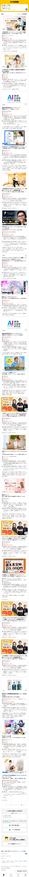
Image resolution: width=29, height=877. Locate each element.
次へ (22, 805)
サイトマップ (12, 866)
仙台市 (12, 861)
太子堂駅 (20, 861)
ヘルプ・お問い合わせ (5, 866)
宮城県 (8, 861)
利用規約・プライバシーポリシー (21, 866)
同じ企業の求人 (4, 599)
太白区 (16, 861)
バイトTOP (3, 861)
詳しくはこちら (8, 822)
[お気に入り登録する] (25, 28)
